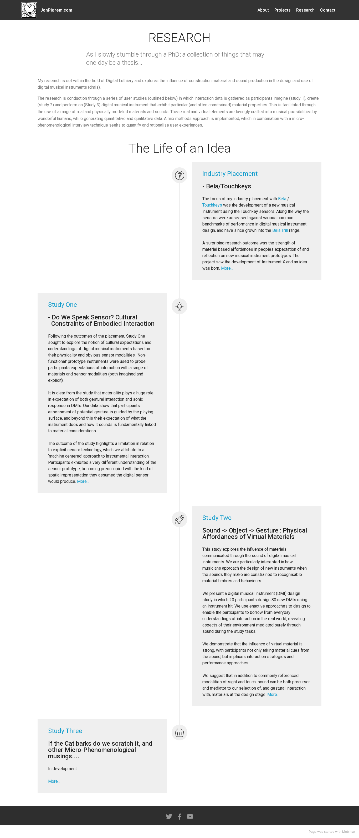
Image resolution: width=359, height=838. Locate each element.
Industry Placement (230, 173)
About (263, 10)
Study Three (65, 731)
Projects (282, 10)
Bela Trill (280, 230)
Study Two (217, 517)
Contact (327, 10)
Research (305, 10)
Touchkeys (212, 205)
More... (227, 268)
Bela (282, 198)
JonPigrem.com (56, 10)
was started (325, 832)
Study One (62, 304)
